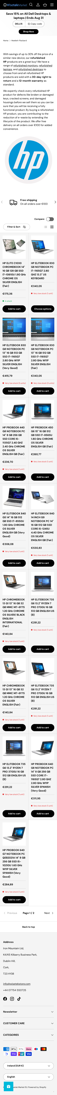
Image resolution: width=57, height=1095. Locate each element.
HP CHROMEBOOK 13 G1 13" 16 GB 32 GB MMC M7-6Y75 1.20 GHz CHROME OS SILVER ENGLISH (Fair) (14, 695)
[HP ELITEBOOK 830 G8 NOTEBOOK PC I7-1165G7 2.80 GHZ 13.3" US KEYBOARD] (42, 247)
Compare (39, 219)
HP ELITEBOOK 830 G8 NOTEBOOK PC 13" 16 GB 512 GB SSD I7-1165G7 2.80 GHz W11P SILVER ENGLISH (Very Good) (14, 357)
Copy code (36, 23)
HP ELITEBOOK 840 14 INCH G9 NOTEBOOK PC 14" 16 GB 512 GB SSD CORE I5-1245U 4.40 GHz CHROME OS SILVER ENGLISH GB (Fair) (42, 527)
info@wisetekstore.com (16, 984)
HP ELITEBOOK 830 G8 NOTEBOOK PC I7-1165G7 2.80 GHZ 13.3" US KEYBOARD (42, 270)
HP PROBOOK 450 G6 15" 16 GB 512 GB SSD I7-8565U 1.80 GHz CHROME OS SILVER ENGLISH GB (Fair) (42, 437)
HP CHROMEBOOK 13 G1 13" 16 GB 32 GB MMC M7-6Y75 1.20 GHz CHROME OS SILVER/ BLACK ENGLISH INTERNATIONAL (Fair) (14, 613)
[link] (11, 913)
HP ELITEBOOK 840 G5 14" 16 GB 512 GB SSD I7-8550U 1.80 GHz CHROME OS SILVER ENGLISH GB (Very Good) (14, 525)
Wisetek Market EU (18, 1087)
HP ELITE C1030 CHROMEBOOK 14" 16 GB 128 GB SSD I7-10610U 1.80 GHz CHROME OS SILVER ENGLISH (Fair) (14, 274)
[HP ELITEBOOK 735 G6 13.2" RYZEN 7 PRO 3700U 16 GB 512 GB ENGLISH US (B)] (42, 583)
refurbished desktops (30, 69)
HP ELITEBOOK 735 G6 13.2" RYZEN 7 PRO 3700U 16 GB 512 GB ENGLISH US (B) (42, 607)
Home (5, 41)
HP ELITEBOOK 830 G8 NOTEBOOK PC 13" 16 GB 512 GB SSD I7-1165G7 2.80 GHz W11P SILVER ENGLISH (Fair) (42, 357)
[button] (44, 4)
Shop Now (28, 31)
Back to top (28, 926)
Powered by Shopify (37, 1087)
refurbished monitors (25, 65)
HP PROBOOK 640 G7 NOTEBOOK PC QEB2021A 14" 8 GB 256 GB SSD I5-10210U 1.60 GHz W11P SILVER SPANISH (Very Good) (14, 863)
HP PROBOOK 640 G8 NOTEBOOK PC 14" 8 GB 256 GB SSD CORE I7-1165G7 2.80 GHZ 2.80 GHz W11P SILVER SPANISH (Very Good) (42, 777)
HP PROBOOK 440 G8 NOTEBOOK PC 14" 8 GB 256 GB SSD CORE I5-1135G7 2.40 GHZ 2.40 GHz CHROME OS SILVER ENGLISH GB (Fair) (14, 441)
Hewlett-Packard (19, 41)
